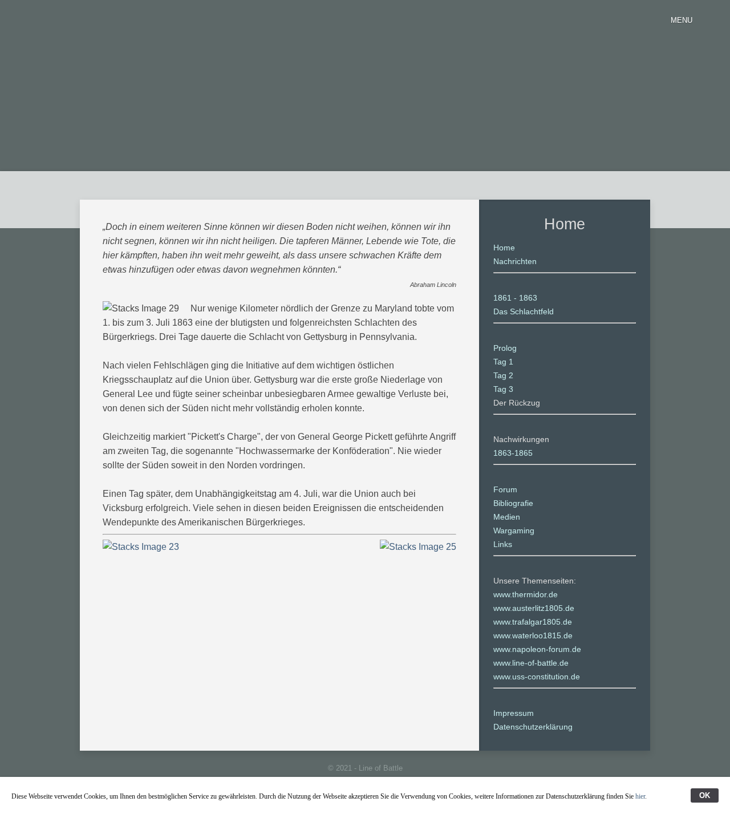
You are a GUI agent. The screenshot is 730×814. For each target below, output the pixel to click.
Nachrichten (515, 261)
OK (704, 795)
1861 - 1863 (515, 297)
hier (640, 796)
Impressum (513, 713)
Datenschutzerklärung (533, 726)
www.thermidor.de (525, 594)
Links (502, 544)
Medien (506, 516)
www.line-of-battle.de (531, 662)
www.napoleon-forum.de (537, 649)
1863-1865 (513, 452)
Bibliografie (513, 503)
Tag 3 (503, 389)
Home (504, 247)
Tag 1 (503, 361)
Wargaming (513, 530)
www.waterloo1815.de (533, 635)
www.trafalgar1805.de (532, 621)
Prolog (505, 348)
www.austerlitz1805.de (533, 608)
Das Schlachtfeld (523, 311)
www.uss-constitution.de (536, 676)
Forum (505, 489)
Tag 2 (503, 375)
